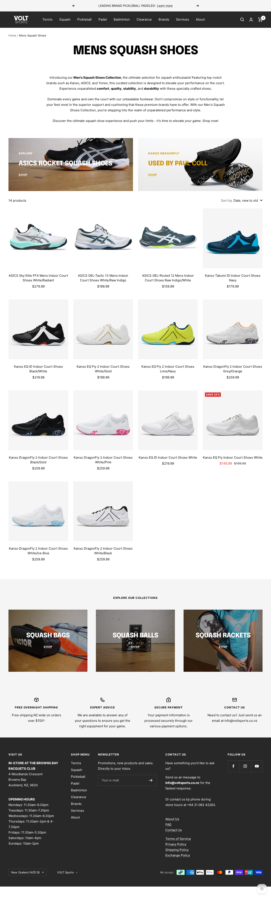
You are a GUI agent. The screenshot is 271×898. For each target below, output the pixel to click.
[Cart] (260, 19)
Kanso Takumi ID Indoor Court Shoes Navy (232, 278)
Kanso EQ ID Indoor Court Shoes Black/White (38, 369)
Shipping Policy (177, 850)
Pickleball (84, 19)
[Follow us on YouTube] (257, 766)
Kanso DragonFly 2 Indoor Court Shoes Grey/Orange (232, 369)
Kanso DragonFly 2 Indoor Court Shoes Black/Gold (38, 459)
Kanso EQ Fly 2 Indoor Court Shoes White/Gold (103, 369)
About (200, 19)
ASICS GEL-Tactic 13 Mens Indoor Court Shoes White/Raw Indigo (103, 278)
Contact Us (173, 830)
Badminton (122, 19)
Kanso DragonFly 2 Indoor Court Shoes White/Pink (103, 459)
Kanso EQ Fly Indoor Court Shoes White (233, 457)
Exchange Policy (177, 855)
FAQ (168, 825)
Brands (164, 19)
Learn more (165, 5)
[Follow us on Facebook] (233, 766)
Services (182, 19)
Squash (65, 19)
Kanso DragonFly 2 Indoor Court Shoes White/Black (103, 550)
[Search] (242, 19)
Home (12, 35)
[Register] (151, 780)
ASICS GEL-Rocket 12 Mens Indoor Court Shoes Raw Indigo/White (168, 278)
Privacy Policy (175, 844)
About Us (172, 819)
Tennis (47, 19)
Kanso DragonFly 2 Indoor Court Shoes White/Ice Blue (38, 550)
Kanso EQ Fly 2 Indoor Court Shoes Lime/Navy (167, 369)
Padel (102, 19)
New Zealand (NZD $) (25, 872)
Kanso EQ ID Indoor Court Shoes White (168, 457)
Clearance (144, 19)
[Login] (251, 19)
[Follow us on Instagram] (245, 766)
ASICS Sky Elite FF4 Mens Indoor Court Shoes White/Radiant (38, 278)
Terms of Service (178, 839)
